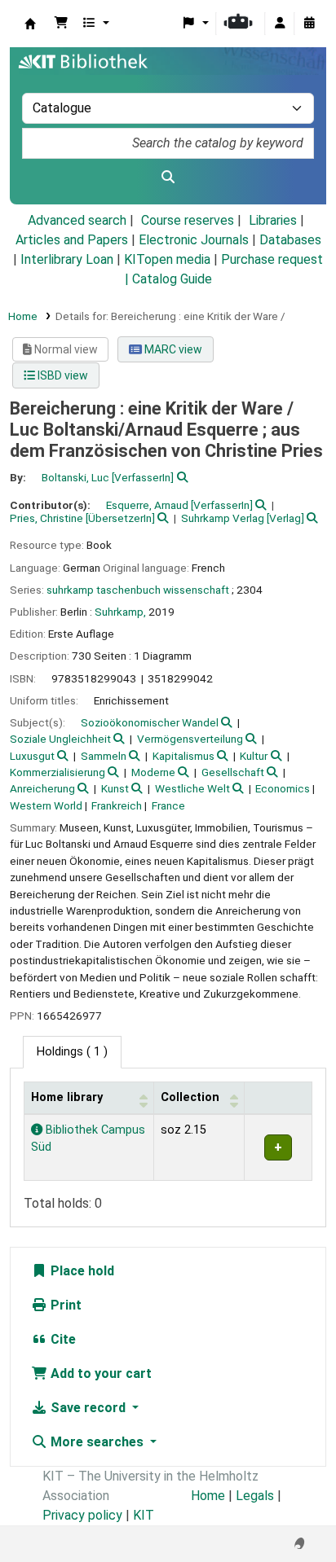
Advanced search (77, 220)
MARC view (172, 349)
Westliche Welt (192, 788)
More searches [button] (97, 1442)
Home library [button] (67, 1097)
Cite (61, 1339)
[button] (61, 23)
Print (64, 1305)
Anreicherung (42, 788)
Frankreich (116, 805)
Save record (88, 1407)
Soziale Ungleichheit (60, 738)
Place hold (80, 1271)
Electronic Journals (194, 240)
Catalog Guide (172, 279)
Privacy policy (82, 1515)
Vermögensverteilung (190, 738)
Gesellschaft (232, 772)
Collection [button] (190, 1097)
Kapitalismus (183, 755)
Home (23, 315)
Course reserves (187, 220)
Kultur (253, 755)
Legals (255, 1495)
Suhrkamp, (120, 611)
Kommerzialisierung (57, 772)
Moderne (153, 772)
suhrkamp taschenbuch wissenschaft (137, 589)
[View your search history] (309, 23)
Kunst (115, 788)
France (168, 805)
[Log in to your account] (280, 23)
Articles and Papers (71, 240)
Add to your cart (99, 1373)
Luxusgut (32, 755)
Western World (46, 805)
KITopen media (167, 259)
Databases (290, 240)
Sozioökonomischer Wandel (150, 722)
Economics (282, 788)
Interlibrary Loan (66, 259)
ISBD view (61, 375)
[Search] (168, 177)
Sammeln (103, 755)
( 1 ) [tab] (72, 1052)
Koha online (30, 23)
